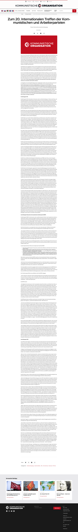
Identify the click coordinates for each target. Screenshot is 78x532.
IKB (41, 465)
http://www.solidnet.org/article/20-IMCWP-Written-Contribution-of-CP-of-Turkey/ (36, 91)
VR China (54, 465)
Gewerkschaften (37, 465)
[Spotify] (14, 511)
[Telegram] (6, 511)
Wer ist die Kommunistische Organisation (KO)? (66, 509)
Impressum (65, 528)
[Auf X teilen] (37, 33)
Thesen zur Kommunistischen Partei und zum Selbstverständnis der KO (67, 519)
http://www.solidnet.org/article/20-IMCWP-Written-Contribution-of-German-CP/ (36, 89)
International (45, 465)
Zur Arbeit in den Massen (66, 525)
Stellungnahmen (20, 10)
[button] (72, 490)
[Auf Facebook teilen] (34, 33)
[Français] (13, 10)
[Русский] (5, 10)
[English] (2, 10)
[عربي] (8, 10)
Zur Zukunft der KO (44, 493)
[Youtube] (11, 511)
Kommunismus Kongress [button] (48, 11)
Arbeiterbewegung (30, 465)
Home (22, 14)
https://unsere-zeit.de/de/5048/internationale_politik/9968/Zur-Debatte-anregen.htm (37, 402)
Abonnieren (57, 508)
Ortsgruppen (65, 513)
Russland (50, 465)
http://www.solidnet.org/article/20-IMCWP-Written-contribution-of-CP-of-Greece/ (36, 85)
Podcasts (40, 10)
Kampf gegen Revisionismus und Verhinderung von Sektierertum (13, 495)
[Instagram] (9, 511)
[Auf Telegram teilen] (40, 33)
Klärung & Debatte (28, 14)
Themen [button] (28, 10)
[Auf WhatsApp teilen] (44, 33)
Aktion (34, 10)
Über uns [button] (55, 11)
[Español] (10, 10)
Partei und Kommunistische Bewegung (41, 27)
